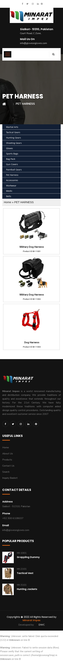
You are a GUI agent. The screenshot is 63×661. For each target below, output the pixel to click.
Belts (8, 196)
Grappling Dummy (28, 557)
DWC (42, 624)
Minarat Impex (31, 620)
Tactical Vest (25, 573)
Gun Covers (12, 164)
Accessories (12, 180)
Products (7, 459)
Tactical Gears (13, 132)
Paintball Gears (14, 169)
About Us (7, 453)
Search (5, 472)
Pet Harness (12, 174)
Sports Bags (12, 153)
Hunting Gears (13, 137)
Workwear (11, 185)
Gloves (9, 148)
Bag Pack (10, 158)
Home (7, 202)
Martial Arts (12, 127)
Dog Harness (31, 342)
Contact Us (8, 465)
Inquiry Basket (10, 478)
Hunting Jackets (27, 589)
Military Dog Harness (32, 246)
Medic (9, 190)
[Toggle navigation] (7, 54)
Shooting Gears (14, 143)
